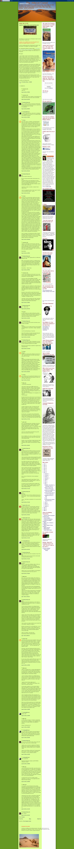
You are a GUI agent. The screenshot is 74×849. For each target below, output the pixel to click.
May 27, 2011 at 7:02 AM (26, 380)
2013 (45, 469)
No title (46, 498)
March (46, 503)
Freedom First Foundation (48, 519)
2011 (45, 472)
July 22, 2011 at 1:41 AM (26, 809)
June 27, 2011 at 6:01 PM (26, 737)
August (46, 479)
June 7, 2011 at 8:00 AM (26, 635)
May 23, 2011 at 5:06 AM (26, 170)
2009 (45, 509)
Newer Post (21, 818)
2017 (45, 464)
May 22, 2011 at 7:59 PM (26, 92)
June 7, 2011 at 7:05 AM (26, 596)
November (46, 475)
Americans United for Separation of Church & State (49, 516)
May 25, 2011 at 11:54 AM (26, 337)
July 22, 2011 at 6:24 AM (26, 815)
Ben (23, 311)
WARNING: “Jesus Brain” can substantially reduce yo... (50, 485)
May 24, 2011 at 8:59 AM (26, 308)
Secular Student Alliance (48, 530)
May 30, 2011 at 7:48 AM (26, 573)
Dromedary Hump (25, 102)
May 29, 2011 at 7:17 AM (26, 488)
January (46, 506)
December (46, 473)
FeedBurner (51, 88)
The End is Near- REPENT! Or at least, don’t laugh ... (50, 491)
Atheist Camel (23, 3)
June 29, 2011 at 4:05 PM (26, 781)
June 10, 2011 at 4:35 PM (26, 665)
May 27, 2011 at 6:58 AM (26, 371)
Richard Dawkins (46, 528)
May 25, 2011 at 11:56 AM (26, 348)
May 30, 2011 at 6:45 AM (26, 549)
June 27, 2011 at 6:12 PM (26, 754)
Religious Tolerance (47, 527)
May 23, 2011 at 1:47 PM (26, 253)
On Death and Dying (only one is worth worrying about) (50, 493)
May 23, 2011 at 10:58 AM (26, 239)
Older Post (39, 818)
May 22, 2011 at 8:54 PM (26, 108)
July (45, 480)
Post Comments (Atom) (27, 821)
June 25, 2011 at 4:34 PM (26, 715)
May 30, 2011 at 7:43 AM (26, 558)
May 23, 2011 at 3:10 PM (26, 302)
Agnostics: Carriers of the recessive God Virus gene (49, 488)
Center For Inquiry (47, 517)
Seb (23, 120)
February (46, 504)
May (45, 483)
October (46, 476)
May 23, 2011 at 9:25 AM (26, 193)
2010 (45, 507)
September (46, 478)
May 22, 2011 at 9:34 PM (26, 117)
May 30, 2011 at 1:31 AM (26, 537)
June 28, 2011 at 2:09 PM (26, 763)
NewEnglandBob (25, 111)
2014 (45, 468)
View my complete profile (47, 186)
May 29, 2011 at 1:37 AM (26, 419)
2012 (45, 471)
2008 (45, 510)
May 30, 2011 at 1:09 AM (26, 514)
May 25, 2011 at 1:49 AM (26, 318)
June (46, 482)
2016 (45, 465)
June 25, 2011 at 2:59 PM (26, 709)
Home (30, 818)
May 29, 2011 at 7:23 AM (26, 502)
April (46, 502)
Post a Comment (22, 817)
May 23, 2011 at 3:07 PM (26, 269)
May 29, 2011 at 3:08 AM (26, 445)
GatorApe (24, 638)
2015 (45, 466)
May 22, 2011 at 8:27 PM (26, 99)
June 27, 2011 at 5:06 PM (26, 727)
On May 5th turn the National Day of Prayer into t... (49, 500)
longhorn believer (25, 505)
